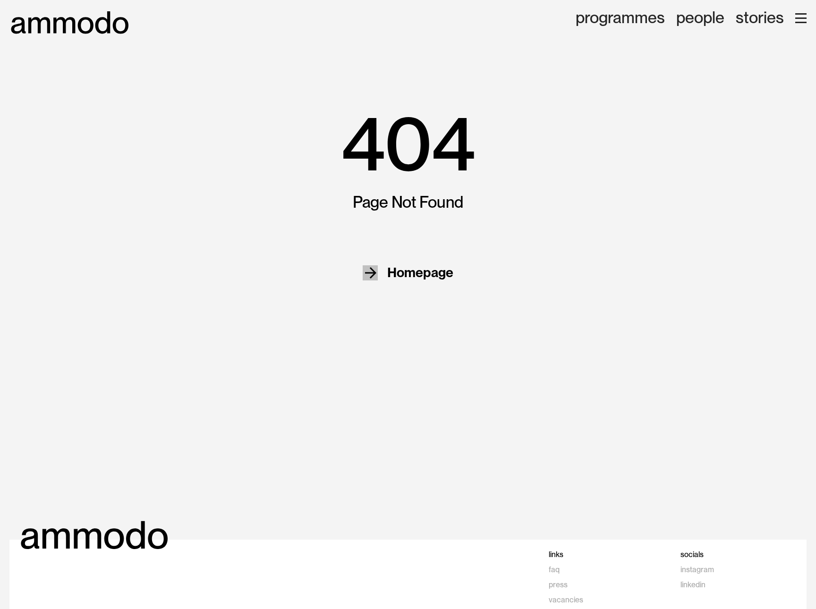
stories (760, 18)
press (558, 584)
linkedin (693, 584)
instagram (697, 569)
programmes (620, 18)
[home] (69, 22)
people (700, 18)
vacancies (566, 599)
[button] (801, 18)
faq (554, 569)
